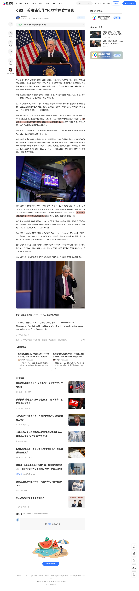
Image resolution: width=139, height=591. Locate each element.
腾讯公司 (48, 584)
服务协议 (34, 576)
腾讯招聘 (59, 576)
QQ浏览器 (72, 576)
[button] (117, 17)
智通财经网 (19, 441)
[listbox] (50, 442)
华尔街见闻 (19, 408)
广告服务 (53, 576)
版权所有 (53, 584)
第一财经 (19, 392)
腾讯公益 (65, 576)
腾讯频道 (78, 576)
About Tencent (27, 576)
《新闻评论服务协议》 (44, 514)
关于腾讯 (19, 576)
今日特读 (19, 425)
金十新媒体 (19, 457)
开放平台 (47, 576)
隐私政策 (40, 576)
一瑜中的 (19, 507)
